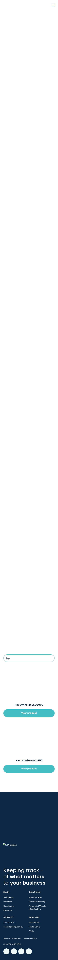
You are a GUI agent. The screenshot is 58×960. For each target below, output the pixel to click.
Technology (8, 897)
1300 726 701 (9, 922)
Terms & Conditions (12, 938)
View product (29, 713)
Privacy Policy (30, 938)
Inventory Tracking (29, 110)
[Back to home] (9, 5)
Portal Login (34, 927)
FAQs (31, 931)
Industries (13, 17)
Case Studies (8, 906)
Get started (29, 836)
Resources (7, 910)
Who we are (34, 922)
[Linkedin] (29, 951)
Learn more (29, 537)
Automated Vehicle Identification (37, 907)
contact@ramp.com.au (13, 927)
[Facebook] (6, 951)
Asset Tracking (29, 120)
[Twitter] (21, 951)
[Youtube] (14, 951)
